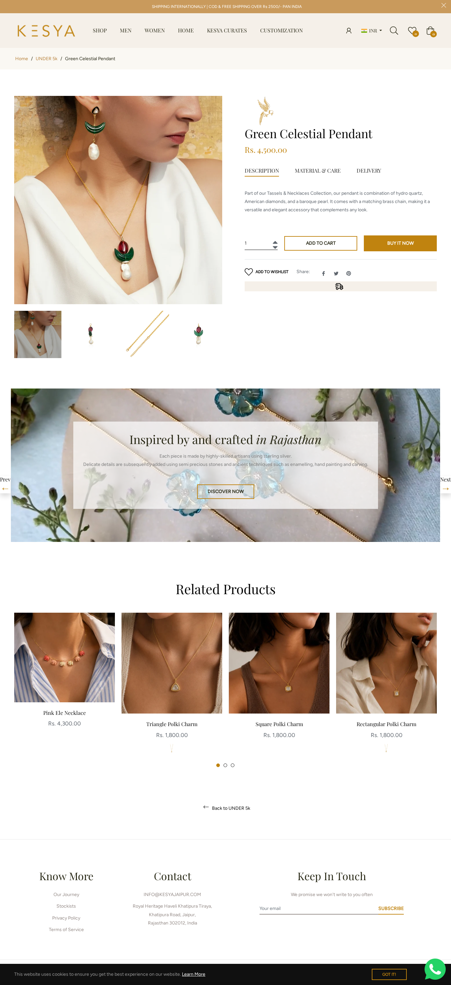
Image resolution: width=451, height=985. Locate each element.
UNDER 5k (46, 59)
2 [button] (225, 765)
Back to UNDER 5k (230, 808)
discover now (226, 491)
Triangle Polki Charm (171, 723)
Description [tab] (262, 170)
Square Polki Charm (279, 723)
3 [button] (232, 765)
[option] (64, 677)
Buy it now (400, 243)
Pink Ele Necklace (64, 712)
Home (21, 59)
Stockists (66, 906)
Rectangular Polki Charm (386, 723)
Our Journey (66, 894)
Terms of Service (66, 929)
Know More (66, 876)
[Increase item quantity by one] (274, 240)
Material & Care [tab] (318, 170)
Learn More (193, 974)
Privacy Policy (66, 918)
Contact (172, 876)
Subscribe (391, 908)
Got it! (389, 974)
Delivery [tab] (369, 170)
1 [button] (218, 765)
